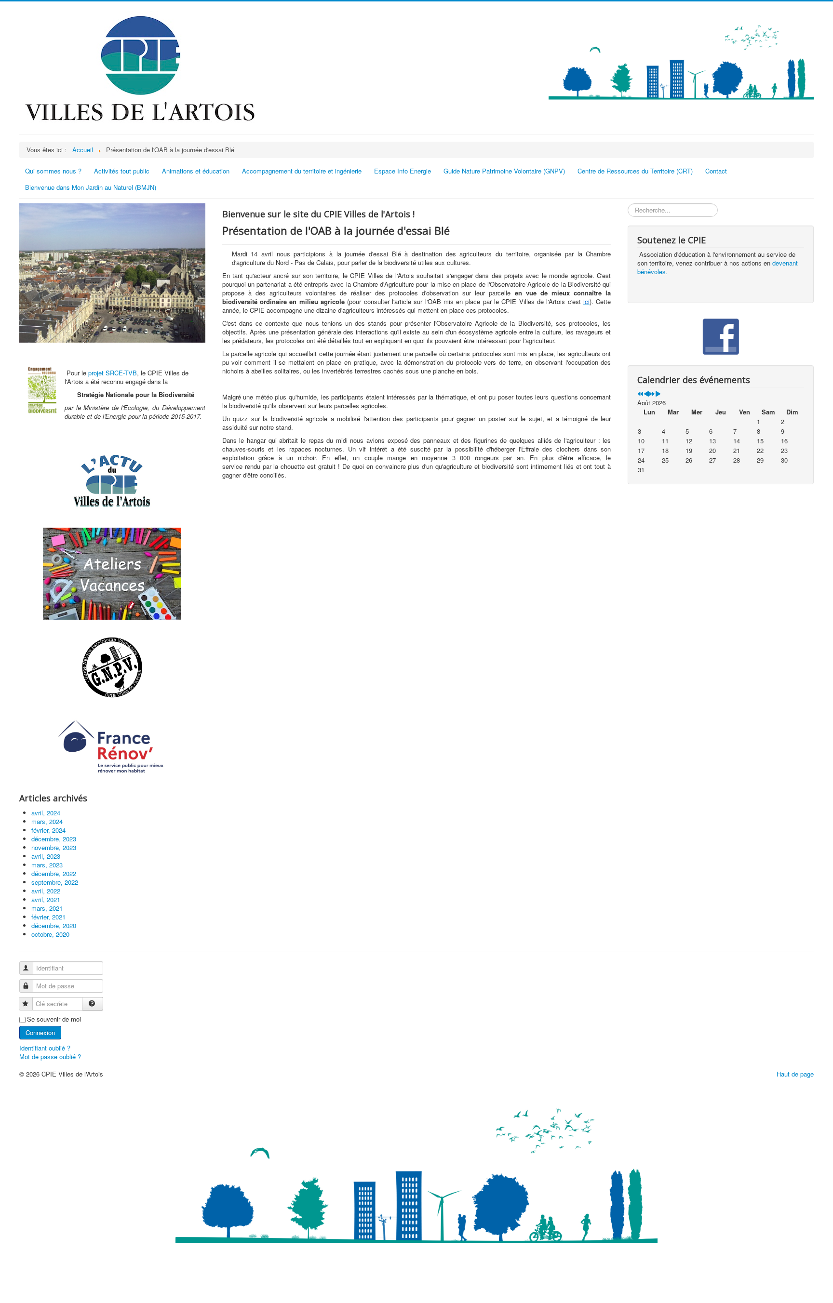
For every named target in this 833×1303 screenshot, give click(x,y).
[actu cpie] (112, 480)
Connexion (40, 1032)
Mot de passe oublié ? (50, 1056)
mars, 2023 (47, 864)
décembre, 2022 (53, 873)
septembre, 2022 (54, 882)
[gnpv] (112, 667)
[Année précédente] (640, 394)
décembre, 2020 (53, 925)
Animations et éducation (195, 170)
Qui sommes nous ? (53, 170)
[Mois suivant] (657, 394)
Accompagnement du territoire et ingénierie (302, 170)
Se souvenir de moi (54, 1019)
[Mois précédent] (646, 394)
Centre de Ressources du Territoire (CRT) (635, 170)
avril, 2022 (45, 890)
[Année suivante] (652, 394)
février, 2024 (48, 830)
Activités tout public (121, 170)
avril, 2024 (45, 812)
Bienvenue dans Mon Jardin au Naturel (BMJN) (90, 187)
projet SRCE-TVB (112, 372)
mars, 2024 (47, 821)
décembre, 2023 (53, 838)
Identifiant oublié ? (44, 1047)
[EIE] (112, 747)
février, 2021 (48, 916)
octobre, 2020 (50, 934)
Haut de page (795, 1073)
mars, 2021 (47, 908)
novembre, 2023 (53, 847)
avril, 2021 (45, 899)
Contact (716, 170)
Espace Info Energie (402, 170)
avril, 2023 (45, 856)
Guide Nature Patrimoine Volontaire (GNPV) (504, 170)
